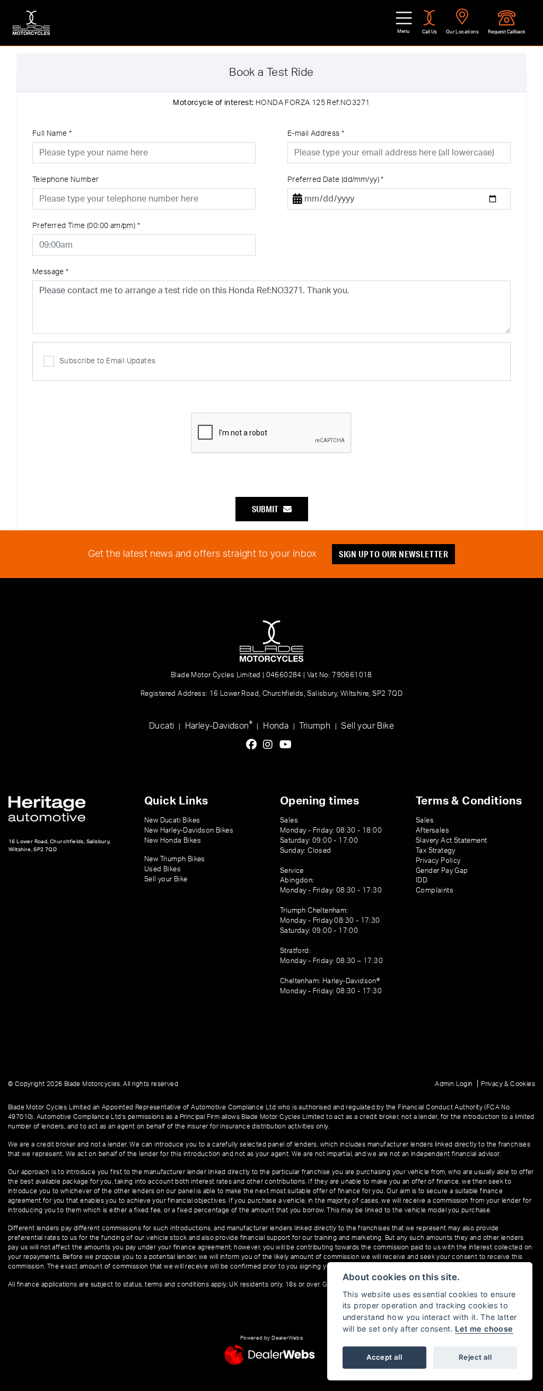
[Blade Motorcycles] (31, 23)
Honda (275, 726)
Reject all (475, 1357)
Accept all (384, 1357)
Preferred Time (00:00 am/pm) (86, 226)
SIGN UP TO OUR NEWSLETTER (393, 553)
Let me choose (484, 1328)
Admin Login (453, 1084)
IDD (421, 880)
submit (267, 508)
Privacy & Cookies (508, 1084)
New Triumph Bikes (174, 859)
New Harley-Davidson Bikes (188, 830)
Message (50, 272)
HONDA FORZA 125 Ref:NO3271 (271, 103)
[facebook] (254, 745)
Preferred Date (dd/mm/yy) (335, 179)
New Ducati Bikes (172, 820)
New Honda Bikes (172, 840)
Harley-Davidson (218, 725)
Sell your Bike (367, 726)
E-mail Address (315, 133)
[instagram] (270, 745)
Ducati (161, 726)
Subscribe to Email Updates (107, 361)
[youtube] (288, 745)
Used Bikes (162, 869)
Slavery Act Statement (451, 840)
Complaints (434, 890)
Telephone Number (65, 179)
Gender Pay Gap (442, 871)
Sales (425, 820)
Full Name (52, 133)
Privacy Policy (438, 861)
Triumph (314, 726)
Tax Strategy (436, 850)
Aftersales (432, 830)
